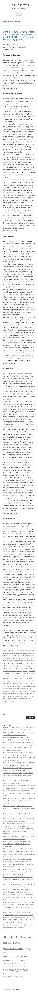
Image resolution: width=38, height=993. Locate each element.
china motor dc (30, 663)
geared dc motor (14, 681)
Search (5, 714)
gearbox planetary (17, 678)
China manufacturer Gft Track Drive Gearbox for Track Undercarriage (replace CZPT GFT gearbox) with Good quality (18, 879)
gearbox (24, 671)
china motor (20, 663)
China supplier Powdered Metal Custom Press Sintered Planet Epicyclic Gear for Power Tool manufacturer (17, 843)
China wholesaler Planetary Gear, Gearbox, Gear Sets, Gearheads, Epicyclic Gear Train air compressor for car (19, 793)
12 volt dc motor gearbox (21, 653)
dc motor (10, 668)
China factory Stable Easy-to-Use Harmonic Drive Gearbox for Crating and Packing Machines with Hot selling (19, 897)
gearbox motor (26, 676)
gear (5, 942)
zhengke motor (23, 699)
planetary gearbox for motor (15, 696)
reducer (21, 976)
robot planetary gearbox (10, 699)
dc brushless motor (9, 666)
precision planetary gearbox (10, 976)
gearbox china (10, 673)
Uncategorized (22, 650)
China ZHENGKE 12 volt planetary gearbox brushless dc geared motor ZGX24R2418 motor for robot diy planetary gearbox (19, 35)
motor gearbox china (21, 689)
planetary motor (29, 696)
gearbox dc (18, 673)
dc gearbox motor (21, 666)
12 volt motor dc (15, 658)
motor (22, 681)
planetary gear (22, 966)
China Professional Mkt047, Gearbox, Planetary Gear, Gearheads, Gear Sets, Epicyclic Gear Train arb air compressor (19, 800)
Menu (19, 14)
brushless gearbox (26, 658)
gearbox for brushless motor (11, 676)
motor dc (5, 683)
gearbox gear (28, 949)
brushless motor (23, 661)
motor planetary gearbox (27, 691)
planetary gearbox (15, 970)
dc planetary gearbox (15, 671)
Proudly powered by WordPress (12, 989)
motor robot (6, 694)
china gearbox (11, 663)
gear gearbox (7, 960)
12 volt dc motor (8, 653)
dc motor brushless (20, 668)
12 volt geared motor (26, 656)
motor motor (14, 691)
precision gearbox (19, 974)
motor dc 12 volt (14, 683)
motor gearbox (10, 689)
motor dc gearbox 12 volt (13, 686)
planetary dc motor (17, 694)
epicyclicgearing (19, 4)
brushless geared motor (10, 661)
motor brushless (30, 681)
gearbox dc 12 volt (28, 673)
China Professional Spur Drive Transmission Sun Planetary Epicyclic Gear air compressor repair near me (18, 808)
